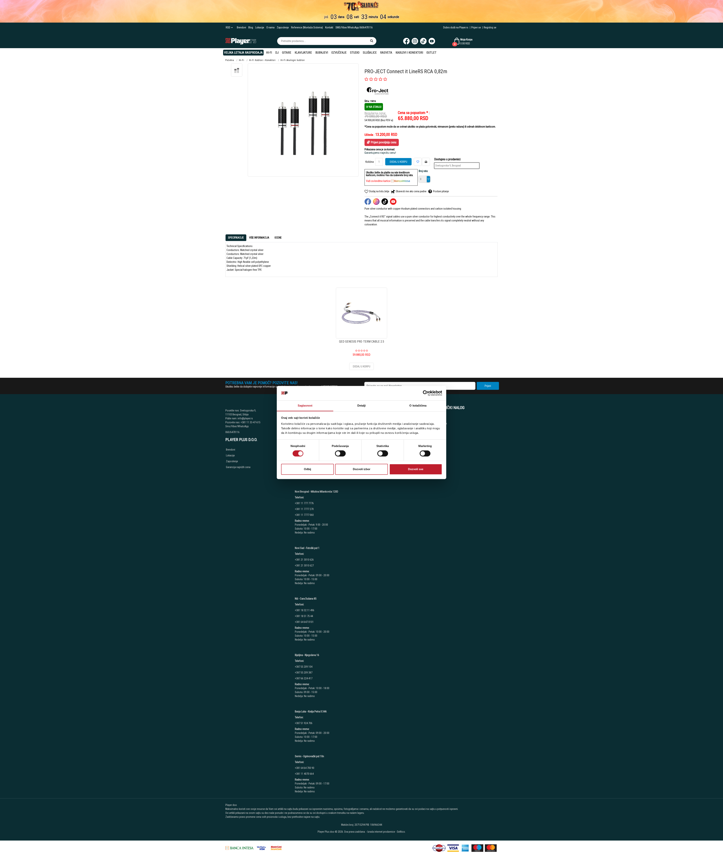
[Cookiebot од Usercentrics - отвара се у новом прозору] (425, 393)
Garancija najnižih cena (238, 467)
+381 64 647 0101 (304, 621)
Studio (354, 52)
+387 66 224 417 (303, 678)
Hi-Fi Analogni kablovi (293, 60)
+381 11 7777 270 (304, 509)
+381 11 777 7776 (304, 503)
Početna (229, 60)
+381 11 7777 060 (304, 514)
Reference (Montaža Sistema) (307, 27)
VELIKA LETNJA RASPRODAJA (243, 52)
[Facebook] (406, 41)
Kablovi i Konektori (409, 52)
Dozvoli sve (415, 469)
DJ (277, 52)
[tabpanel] (361, 258)
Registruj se (490, 27)
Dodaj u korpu (398, 161)
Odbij (307, 469)
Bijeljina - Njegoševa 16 (307, 655)
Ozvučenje (339, 52)
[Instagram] (415, 41)
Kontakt (329, 27)
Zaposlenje (283, 27)
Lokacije (259, 27)
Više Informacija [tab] (259, 237)
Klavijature (303, 52)
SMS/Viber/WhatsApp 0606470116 (354, 27)
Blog (250, 27)
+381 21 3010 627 (304, 565)
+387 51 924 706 (303, 723)
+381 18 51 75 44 (304, 616)
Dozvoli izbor (361, 469)
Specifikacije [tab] (236, 237)
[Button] (371, 41)
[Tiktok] (423, 41)
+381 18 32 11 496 (304, 610)
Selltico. (401, 831)
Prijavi (488, 385)
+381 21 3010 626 (304, 559)
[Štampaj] (426, 161)
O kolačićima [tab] (417, 405)
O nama (270, 27)
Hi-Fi (269, 52)
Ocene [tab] (278, 237)
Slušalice (370, 52)
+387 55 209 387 (303, 672)
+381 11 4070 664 (304, 773)
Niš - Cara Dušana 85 (306, 598)
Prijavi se (476, 27)
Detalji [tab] (361, 405)
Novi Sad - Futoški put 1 (307, 548)
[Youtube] (432, 41)
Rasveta (386, 52)
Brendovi (241, 27)
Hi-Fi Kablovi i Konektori (262, 60)
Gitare (286, 52)
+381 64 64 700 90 (304, 767)
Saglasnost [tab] (305, 405)
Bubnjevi (321, 52)
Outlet (431, 52)
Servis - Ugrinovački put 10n (309, 756)
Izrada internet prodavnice (381, 831)
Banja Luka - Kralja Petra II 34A (311, 711)
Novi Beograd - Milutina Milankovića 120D (316, 491)
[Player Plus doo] (240, 41)
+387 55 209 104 (303, 666)
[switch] (340, 454)
